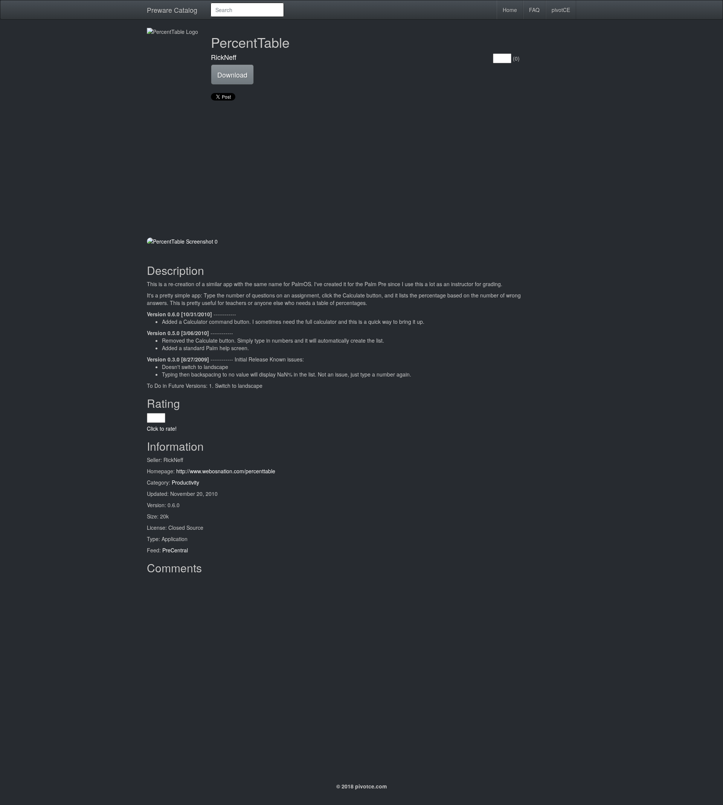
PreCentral (175, 550)
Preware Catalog (172, 10)
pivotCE (561, 10)
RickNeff (223, 57)
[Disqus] (361, 672)
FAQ (534, 10)
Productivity (185, 482)
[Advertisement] (361, 170)
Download (232, 74)
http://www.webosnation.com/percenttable (225, 471)
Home (510, 10)
